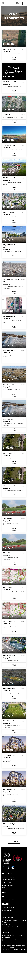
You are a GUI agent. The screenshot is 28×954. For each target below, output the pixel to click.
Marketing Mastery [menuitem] (9, 877)
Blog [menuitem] (3, 888)
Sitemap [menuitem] (14, 949)
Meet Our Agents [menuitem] (8, 899)
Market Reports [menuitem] (7, 885)
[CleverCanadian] (17, 858)
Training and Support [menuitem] (9, 879)
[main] (14, 426)
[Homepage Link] (11, 3)
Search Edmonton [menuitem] (8, 907)
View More (14, 841)
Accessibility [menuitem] (7, 949)
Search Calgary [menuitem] (7, 910)
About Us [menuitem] (5, 896)
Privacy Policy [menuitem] (21, 949)
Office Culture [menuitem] (7, 882)
